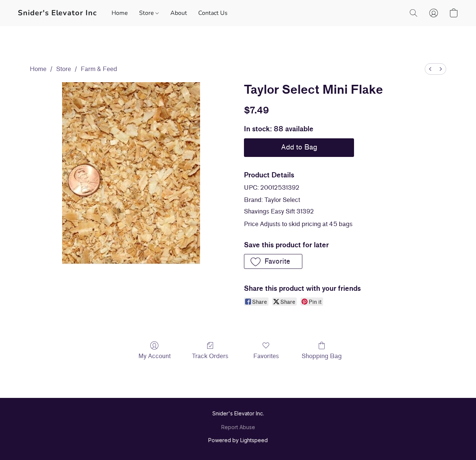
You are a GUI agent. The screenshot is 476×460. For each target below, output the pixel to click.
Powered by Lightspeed (238, 440)
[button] (57, 13)
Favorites (266, 356)
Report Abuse (238, 427)
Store (147, 13)
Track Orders (210, 356)
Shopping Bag (322, 356)
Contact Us (213, 13)
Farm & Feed (99, 69)
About (178, 13)
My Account (154, 356)
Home (120, 13)
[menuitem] (430, 69)
